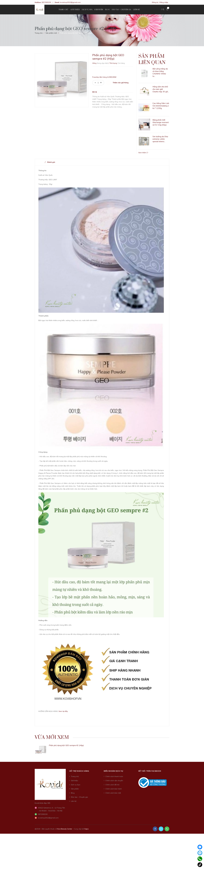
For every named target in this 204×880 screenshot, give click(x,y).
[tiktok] (200, 864)
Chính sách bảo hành (113, 789)
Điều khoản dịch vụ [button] (113, 771)
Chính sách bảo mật (113, 793)
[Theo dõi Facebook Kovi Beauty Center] (155, 829)
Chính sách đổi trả (112, 785)
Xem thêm (142, 153)
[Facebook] (200, 847)
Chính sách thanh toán (114, 776)
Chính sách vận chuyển (114, 780)
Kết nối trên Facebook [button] (149, 771)
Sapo (86, 829)
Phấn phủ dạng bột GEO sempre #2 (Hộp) (66, 745)
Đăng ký (155, 2)
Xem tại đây (63, 711)
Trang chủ (75, 776)
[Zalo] (200, 853)
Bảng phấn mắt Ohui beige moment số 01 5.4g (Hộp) (161, 122)
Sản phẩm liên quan (152, 59)
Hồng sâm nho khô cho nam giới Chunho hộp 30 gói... (161, 89)
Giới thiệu (74, 780)
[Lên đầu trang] (199, 875)
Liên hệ (73, 801)
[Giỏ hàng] (167, 9)
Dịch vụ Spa (75, 785)
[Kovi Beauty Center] (50, 784)
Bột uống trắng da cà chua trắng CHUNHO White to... (160, 72)
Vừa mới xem (52, 737)
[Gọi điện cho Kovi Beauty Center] (167, 829)
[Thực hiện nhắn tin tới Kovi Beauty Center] (161, 829)
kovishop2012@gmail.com (70, 2)
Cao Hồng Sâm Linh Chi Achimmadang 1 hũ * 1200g (161, 105)
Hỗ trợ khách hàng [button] (79, 771)
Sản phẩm (75, 789)
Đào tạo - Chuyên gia (79, 797)
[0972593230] (200, 859)
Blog (72, 793)
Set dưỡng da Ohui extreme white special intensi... (160, 139)
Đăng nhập (163, 2)
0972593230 (46, 2)
